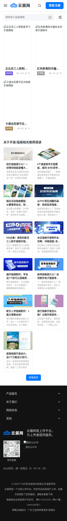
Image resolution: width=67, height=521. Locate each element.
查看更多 (33, 377)
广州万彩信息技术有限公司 (32, 484)
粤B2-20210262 (43, 499)
